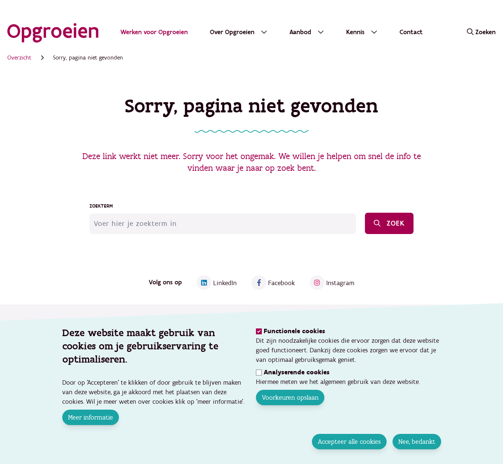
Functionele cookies (294, 331)
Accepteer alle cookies (348, 442)
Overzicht (19, 57)
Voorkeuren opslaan (290, 397)
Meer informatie (90, 417)
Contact (411, 32)
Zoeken (485, 32)
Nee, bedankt (416, 442)
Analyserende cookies (297, 372)
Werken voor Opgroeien (154, 32)
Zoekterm (101, 206)
